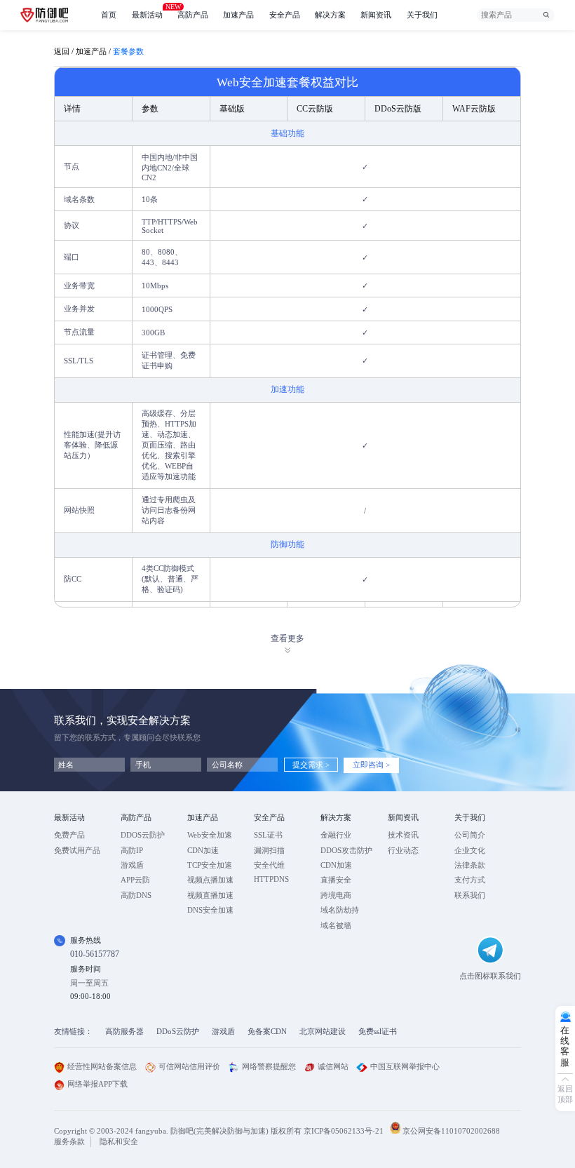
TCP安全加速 (209, 865)
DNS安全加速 (210, 910)
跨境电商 (335, 895)
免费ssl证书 (377, 1031)
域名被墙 (335, 925)
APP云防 (135, 879)
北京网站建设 (322, 1031)
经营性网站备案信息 (102, 1066)
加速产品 (238, 15)
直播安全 (335, 879)
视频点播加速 (210, 879)
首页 (108, 15)
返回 (61, 51)
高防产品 (192, 15)
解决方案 (330, 15)
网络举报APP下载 (97, 1084)
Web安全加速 (209, 835)
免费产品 (69, 835)
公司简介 (469, 835)
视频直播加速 (210, 895)
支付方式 (469, 879)
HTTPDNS (271, 879)
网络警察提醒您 (269, 1066)
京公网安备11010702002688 (451, 1131)
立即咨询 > (371, 764)
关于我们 (422, 15)
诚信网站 (333, 1066)
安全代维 (269, 865)
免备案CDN (267, 1031)
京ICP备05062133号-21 (344, 1131)
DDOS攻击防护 (346, 850)
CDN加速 (203, 850)
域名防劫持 (339, 910)
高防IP (132, 850)
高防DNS (136, 895)
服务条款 (69, 1141)
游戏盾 (132, 865)
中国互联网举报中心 (404, 1066)
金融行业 (335, 835)
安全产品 (284, 15)
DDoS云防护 (177, 1031)
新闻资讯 (375, 15)
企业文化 (469, 850)
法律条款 (469, 865)
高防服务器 (124, 1031)
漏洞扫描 (269, 850)
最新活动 (147, 11)
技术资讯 (403, 835)
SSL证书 (268, 835)
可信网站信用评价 (189, 1066)
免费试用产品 (77, 850)
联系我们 (469, 895)
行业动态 (403, 850)
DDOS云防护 (143, 835)
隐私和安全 (119, 1141)
